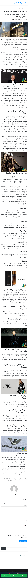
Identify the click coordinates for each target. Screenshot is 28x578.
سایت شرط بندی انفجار (22, 555)
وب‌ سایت (25, 530)
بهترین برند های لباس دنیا (22, 103)
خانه (25, 8)
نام (26, 520)
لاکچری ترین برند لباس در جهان (14, 52)
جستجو (25, 546)
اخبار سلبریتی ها (20, 8)
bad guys (14, 494)
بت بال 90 (24, 558)
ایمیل (25, 525)
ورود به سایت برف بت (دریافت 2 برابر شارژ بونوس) (14, 575)
